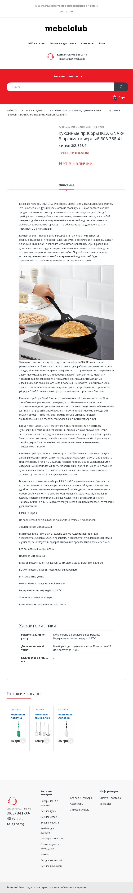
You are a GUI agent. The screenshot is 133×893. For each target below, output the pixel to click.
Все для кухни (48, 811)
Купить (23, 741)
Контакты (87, 43)
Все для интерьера (81, 797)
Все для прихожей (51, 866)
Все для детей (49, 816)
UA (61, 11)
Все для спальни (50, 822)
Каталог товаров (66, 76)
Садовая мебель (79, 809)
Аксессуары (76, 803)
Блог (102, 43)
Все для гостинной (51, 860)
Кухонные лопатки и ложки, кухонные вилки (81, 126)
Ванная (45, 854)
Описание (66, 185)
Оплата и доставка (63, 43)
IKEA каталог (36, 43)
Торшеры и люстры (52, 838)
